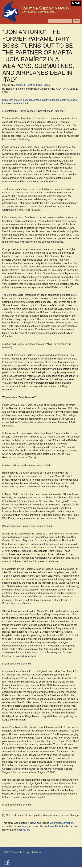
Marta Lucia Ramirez (66, 826)
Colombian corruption (61, 822)
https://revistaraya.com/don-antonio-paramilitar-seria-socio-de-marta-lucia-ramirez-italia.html (39, 101)
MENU (76, 3)
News (33, 822)
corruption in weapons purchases (20, 826)
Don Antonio (47, 826)
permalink (23, 829)
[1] (9, 92)
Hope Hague (43, 85)
